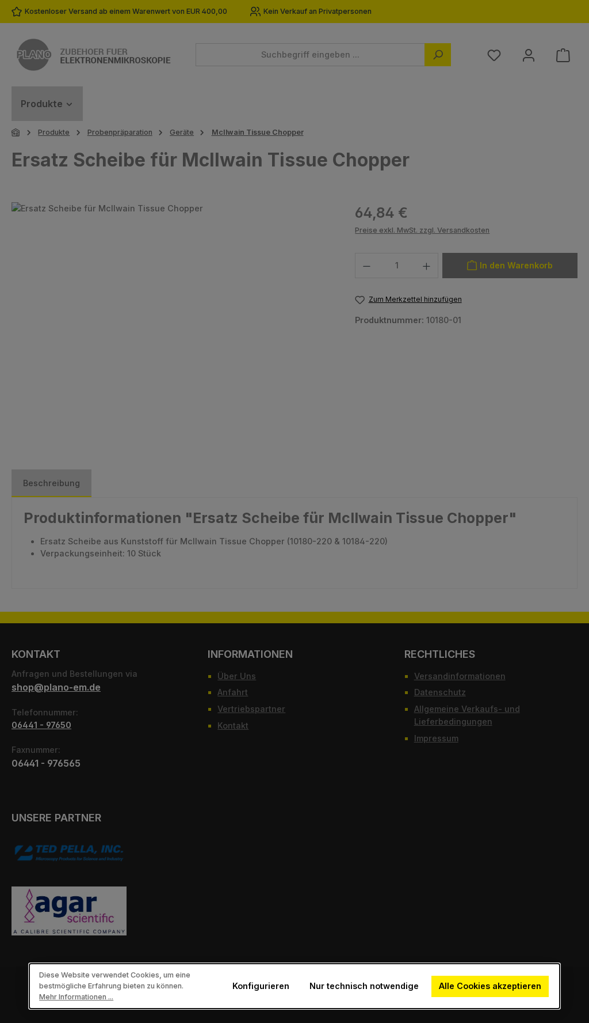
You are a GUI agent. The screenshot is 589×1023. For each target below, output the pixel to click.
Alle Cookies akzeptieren (490, 986)
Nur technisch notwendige (364, 986)
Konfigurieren (260, 986)
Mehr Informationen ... (76, 996)
